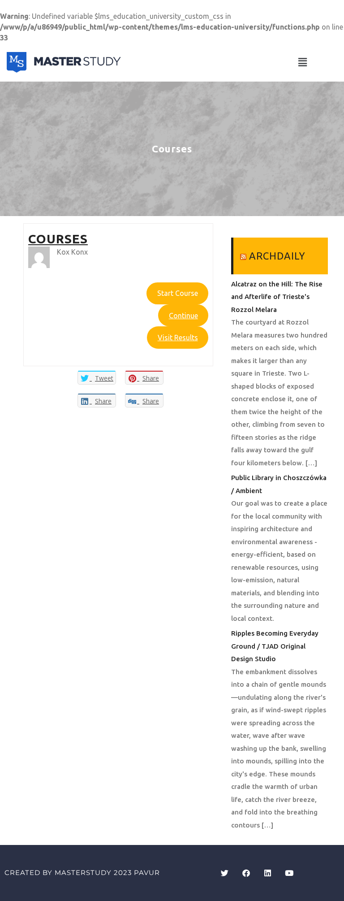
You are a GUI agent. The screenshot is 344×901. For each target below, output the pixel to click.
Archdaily (277, 255)
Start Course (177, 293)
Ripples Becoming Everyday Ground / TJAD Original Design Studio (274, 646)
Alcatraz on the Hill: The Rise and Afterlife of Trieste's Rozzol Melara (276, 296)
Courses (58, 239)
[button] (302, 62)
